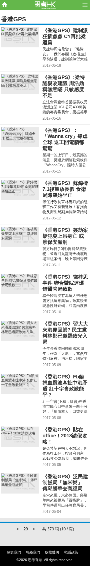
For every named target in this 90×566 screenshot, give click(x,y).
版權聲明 (52, 552)
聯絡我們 (33, 552)
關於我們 (14, 552)
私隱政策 (71, 552)
